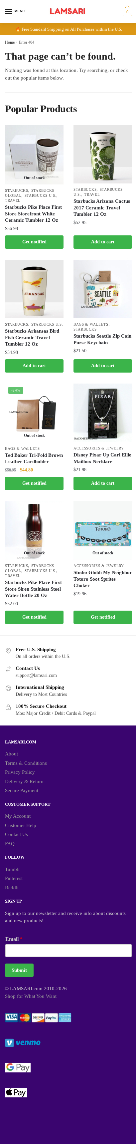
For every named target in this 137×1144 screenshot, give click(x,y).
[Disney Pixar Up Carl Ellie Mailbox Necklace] (102, 413)
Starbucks (16, 190)
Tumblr (12, 869)
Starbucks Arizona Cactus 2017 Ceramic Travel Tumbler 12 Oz (101, 207)
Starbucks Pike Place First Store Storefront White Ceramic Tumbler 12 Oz (33, 213)
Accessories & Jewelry (98, 448)
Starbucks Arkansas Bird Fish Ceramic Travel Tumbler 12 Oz (32, 337)
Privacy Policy (20, 772)
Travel (13, 200)
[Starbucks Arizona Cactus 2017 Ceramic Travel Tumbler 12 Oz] (102, 154)
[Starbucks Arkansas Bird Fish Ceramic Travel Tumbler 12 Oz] (34, 289)
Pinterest (14, 878)
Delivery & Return (24, 781)
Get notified (34, 241)
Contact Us (16, 834)
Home (10, 42)
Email (14, 939)
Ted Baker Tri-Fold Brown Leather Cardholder (34, 458)
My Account (18, 816)
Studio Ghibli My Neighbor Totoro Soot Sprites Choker (102, 579)
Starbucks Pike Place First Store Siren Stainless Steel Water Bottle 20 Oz (33, 589)
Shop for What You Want (31, 996)
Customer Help (20, 825)
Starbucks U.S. (41, 195)
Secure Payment (21, 790)
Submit (19, 970)
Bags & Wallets (90, 324)
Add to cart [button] (102, 241)
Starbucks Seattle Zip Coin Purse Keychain (102, 339)
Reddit (12, 887)
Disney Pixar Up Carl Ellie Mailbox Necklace (102, 458)
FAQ (10, 843)
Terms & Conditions (26, 763)
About (11, 753)
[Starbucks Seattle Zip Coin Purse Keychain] (102, 289)
